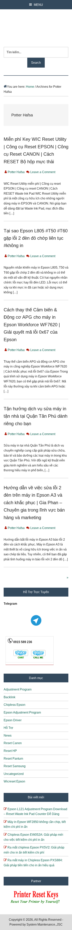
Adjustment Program (17, 689)
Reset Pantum (13, 758)
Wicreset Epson (14, 781)
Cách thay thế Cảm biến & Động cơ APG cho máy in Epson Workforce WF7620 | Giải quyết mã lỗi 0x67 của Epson (32, 324)
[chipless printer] (36, 904)
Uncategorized (14, 773)
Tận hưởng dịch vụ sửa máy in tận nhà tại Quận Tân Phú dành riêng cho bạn (35, 416)
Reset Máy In (36, 26)
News (8, 735)
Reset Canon (13, 743)
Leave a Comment (42, 172)
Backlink (9, 697)
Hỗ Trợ (8, 727)
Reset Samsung (15, 766)
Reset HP (10, 750)
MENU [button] (38, 4)
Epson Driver (13, 720)
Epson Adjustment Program (22, 712)
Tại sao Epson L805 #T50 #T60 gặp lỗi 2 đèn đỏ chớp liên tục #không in (36, 238)
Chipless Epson (14, 704)
